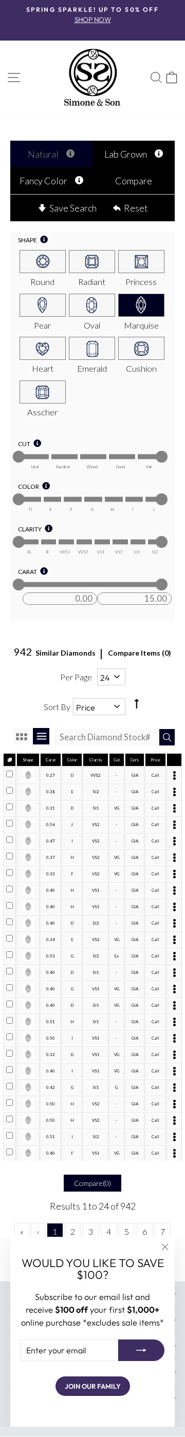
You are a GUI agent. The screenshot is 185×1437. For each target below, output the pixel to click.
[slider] (19, 457)
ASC (136, 695)
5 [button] (126, 1231)
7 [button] (162, 1231)
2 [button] (72, 1231)
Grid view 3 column (21, 736)
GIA (135, 775)
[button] (21, 1231)
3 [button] (90, 1231)
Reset (136, 208)
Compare (133, 180)
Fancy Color (43, 180)
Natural (43, 154)
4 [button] (108, 1231)
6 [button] (144, 1231)
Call (155, 775)
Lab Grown (125, 154)
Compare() (92, 1183)
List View (41, 736)
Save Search (73, 208)
